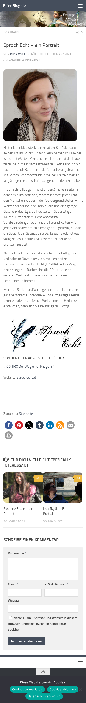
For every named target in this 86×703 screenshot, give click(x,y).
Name (13, 584)
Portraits (11, 32)
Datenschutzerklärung (44, 696)
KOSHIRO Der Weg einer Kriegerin (29, 366)
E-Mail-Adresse (56, 584)
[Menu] (80, 5)
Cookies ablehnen (63, 689)
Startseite (26, 414)
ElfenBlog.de (14, 5)
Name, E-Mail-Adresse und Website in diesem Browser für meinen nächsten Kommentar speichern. (42, 623)
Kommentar (17, 553)
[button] (9, 425)
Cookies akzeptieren (27, 689)
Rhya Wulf (18, 54)
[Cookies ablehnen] (80, 689)
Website (13, 601)
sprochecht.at (26, 377)
